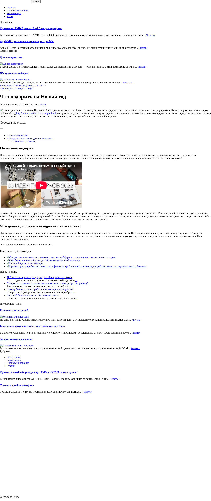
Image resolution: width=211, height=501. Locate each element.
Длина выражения (11, 57)
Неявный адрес (35, 263)
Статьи (11, 365)
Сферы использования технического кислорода (89, 257)
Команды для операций (14, 310)
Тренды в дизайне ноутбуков (17, 385)
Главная (11, 7)
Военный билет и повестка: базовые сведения (32, 295)
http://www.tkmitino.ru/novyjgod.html (36, 113)
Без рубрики (13, 357)
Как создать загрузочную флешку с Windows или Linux (32, 326)
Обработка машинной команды (62, 260)
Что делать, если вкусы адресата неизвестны (31, 138)
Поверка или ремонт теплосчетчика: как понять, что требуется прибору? (47, 283)
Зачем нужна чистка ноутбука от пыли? (22, 85)
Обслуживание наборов (14, 73)
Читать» (150, 35)
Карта (10, 16)
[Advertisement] (13, 442)
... (76, 280)
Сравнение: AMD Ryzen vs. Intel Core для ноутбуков (31, 28)
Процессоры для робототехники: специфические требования (112, 266)
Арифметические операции (16, 339)
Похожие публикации (25, 141)
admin (42, 104)
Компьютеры (14, 13)
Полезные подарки (18, 135)
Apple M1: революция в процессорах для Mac (27, 41)
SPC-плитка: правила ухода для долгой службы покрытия (39, 277)
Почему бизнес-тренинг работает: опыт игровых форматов (40, 289)
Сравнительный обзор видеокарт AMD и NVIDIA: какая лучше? (39, 372)
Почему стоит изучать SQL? (18, 88)
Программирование (18, 10)
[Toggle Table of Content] (2, 129)
